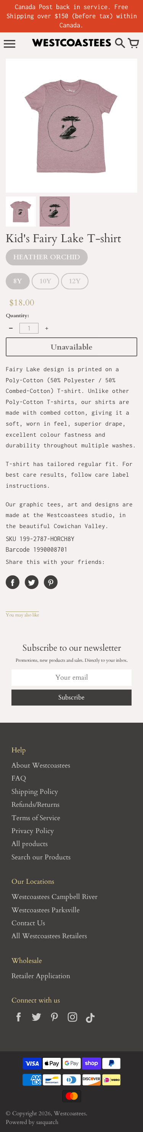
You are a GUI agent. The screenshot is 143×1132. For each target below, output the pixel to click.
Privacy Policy (32, 831)
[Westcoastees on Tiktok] (90, 1023)
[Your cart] (133, 43)
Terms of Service (35, 818)
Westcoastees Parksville (45, 910)
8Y (17, 281)
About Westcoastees (40, 765)
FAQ (18, 778)
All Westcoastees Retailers (49, 936)
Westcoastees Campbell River (54, 897)
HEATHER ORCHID (46, 257)
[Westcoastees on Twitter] (36, 1023)
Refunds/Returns (35, 804)
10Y (45, 281)
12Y (75, 281)
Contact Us (28, 923)
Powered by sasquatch (32, 1122)
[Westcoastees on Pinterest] (54, 1023)
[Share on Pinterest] (51, 582)
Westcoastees (70, 1114)
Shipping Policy (34, 791)
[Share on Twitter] (32, 582)
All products (29, 844)
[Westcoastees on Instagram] (72, 1023)
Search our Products (41, 857)
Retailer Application (40, 976)
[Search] (120, 43)
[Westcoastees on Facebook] (18, 1023)
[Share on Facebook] (12, 582)
